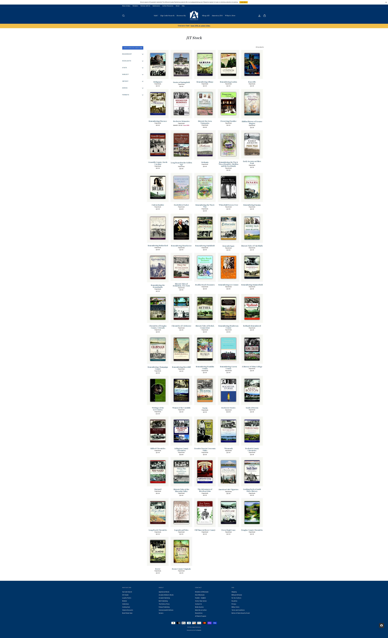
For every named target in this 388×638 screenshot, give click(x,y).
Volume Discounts (127, 610)
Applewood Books (164, 592)
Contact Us (198, 604)
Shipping (234, 592)
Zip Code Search (167, 16)
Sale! (156, 16)
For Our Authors (236, 598)
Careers (161, 613)
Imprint (125, 81)
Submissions (156, 6)
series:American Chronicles (133, 47)
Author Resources (167, 6)
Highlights (126, 61)
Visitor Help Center (201, 601)
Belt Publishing (163, 601)
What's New (230, 16)
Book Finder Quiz (127, 613)
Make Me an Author (201, 610)
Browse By (181, 16)
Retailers (135, 6)
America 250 (217, 16)
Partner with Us (145, 6)
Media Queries (199, 607)
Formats (125, 95)
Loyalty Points (126, 598)
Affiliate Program (200, 616)
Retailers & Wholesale (201, 592)
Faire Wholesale (199, 595)
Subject (125, 74)
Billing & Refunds (237, 595)
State (124, 67)
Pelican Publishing (164, 607)
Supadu (199, 630)
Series (125, 88)
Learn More (243, 2)
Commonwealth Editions (166, 610)
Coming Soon (126, 607)
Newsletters (199, 613)
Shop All (205, 16)
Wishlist (124, 601)
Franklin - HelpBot (200, 598)
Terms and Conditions (238, 610)
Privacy (234, 604)
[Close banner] (386, 2)
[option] (194, 26)
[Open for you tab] (381, 625)
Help (183, 6)
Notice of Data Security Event (241, 613)
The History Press (164, 604)
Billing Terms (235, 607)
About (178, 6)
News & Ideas (126, 6)
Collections (125, 604)
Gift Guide (125, 595)
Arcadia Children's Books (166, 595)
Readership (127, 54)
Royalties (234, 601)
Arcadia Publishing (164, 598)
